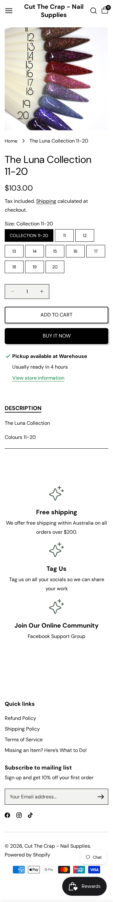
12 (85, 235)
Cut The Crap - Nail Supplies (57, 846)
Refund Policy (20, 718)
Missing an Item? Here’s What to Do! (46, 750)
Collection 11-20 (29, 235)
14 (35, 251)
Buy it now (57, 335)
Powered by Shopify (27, 854)
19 (35, 267)
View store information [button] (38, 378)
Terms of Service (24, 739)
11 (64, 235)
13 (14, 251)
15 (55, 251)
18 (14, 267)
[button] (9, 10)
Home (11, 141)
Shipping (46, 201)
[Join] (101, 797)
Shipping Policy (22, 729)
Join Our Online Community (56, 625)
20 (55, 267)
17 (96, 251)
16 (75, 251)
